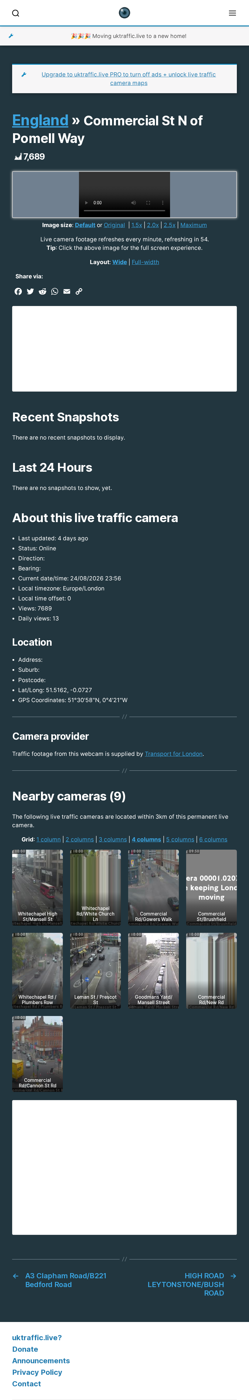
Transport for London (174, 753)
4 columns (146, 839)
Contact (26, 1383)
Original (114, 225)
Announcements (41, 1360)
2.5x (170, 225)
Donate (25, 1349)
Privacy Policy (37, 1372)
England (40, 120)
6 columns (213, 839)
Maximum (193, 225)
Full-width (145, 262)
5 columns (180, 839)
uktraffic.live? (37, 1337)
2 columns (80, 839)
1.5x (136, 225)
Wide (119, 262)
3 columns (113, 839)
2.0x (153, 225)
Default (85, 225)
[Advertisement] (124, 348)
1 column (48, 839)
